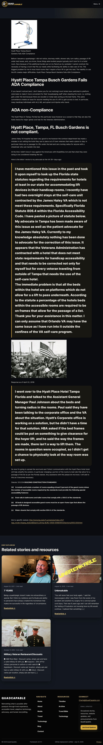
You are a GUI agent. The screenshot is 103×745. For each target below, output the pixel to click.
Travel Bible (63, 711)
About (40, 706)
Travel (40, 716)
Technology (42, 721)
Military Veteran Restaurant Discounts (23, 654)
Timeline (62, 701)
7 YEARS (8, 590)
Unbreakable (61, 590)
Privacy (98, 742)
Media (40, 711)
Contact (41, 731)
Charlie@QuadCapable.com (89, 700)
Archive (62, 706)
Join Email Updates (89, 727)
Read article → (9, 608)
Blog (39, 726)
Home (40, 701)
